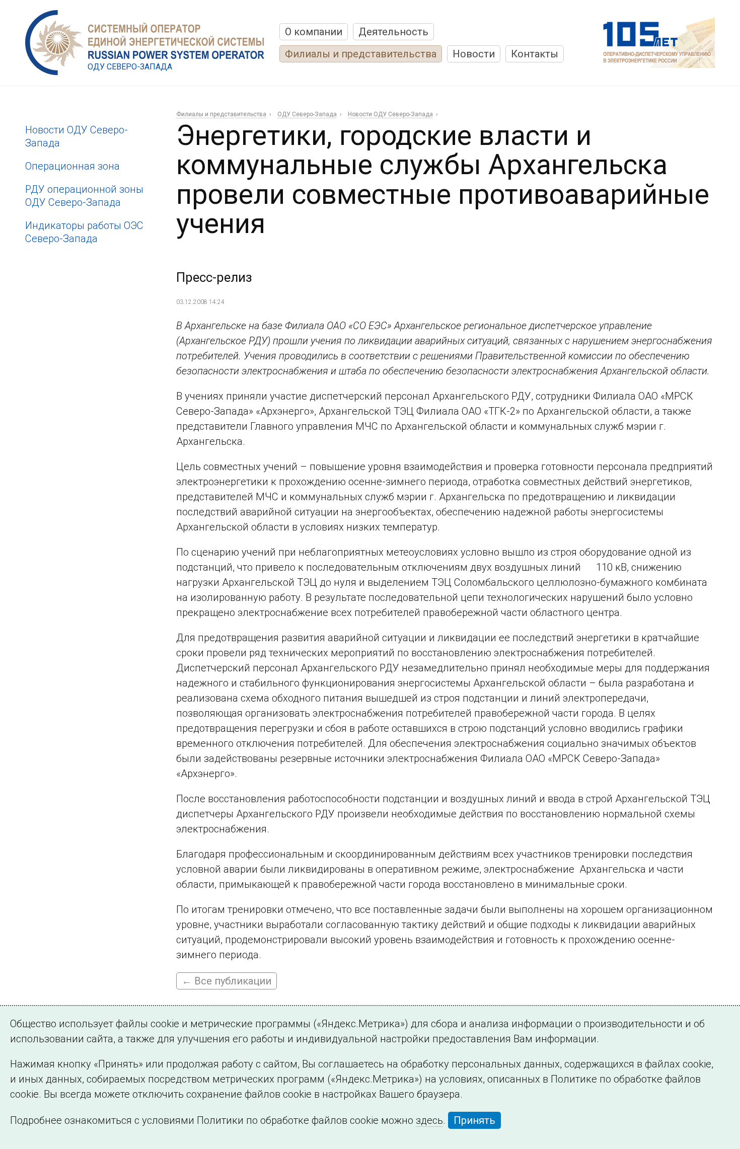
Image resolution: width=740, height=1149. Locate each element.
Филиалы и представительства (360, 54)
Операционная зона (72, 166)
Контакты (534, 54)
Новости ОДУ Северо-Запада (390, 114)
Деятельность (393, 32)
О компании (313, 32)
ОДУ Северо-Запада (307, 114)
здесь (429, 1120)
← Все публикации (226, 981)
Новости (474, 54)
